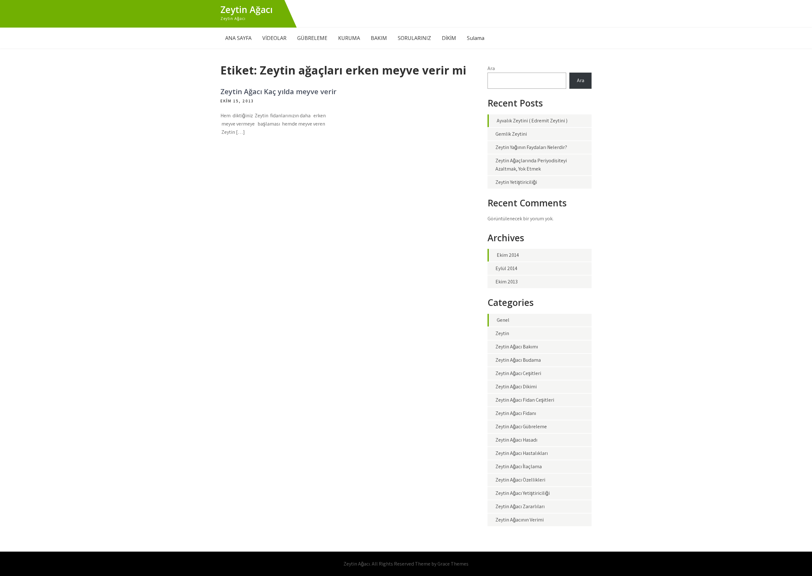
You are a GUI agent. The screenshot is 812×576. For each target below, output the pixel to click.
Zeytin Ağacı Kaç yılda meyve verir (278, 91)
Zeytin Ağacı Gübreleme (521, 426)
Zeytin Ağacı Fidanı (515, 413)
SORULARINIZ (414, 38)
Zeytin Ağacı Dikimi (516, 386)
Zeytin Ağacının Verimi (519, 519)
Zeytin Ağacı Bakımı (516, 346)
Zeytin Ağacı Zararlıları (520, 506)
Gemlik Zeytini (511, 134)
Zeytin (502, 333)
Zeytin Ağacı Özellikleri (520, 479)
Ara (491, 68)
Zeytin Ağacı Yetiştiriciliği (522, 493)
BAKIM (379, 38)
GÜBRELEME (312, 38)
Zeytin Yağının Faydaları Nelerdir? (531, 147)
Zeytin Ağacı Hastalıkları (521, 453)
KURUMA (349, 38)
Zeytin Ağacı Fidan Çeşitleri (524, 400)
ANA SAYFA (238, 38)
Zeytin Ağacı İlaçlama (518, 466)
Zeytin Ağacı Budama (518, 360)
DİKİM (449, 38)
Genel (503, 320)
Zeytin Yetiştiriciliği (516, 182)
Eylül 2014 (506, 268)
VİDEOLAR (274, 38)
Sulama (475, 38)
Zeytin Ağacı (246, 9)
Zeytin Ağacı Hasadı (516, 440)
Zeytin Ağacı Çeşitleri (518, 373)
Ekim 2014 (508, 255)
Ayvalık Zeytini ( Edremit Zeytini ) (532, 120)
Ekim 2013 (506, 281)
